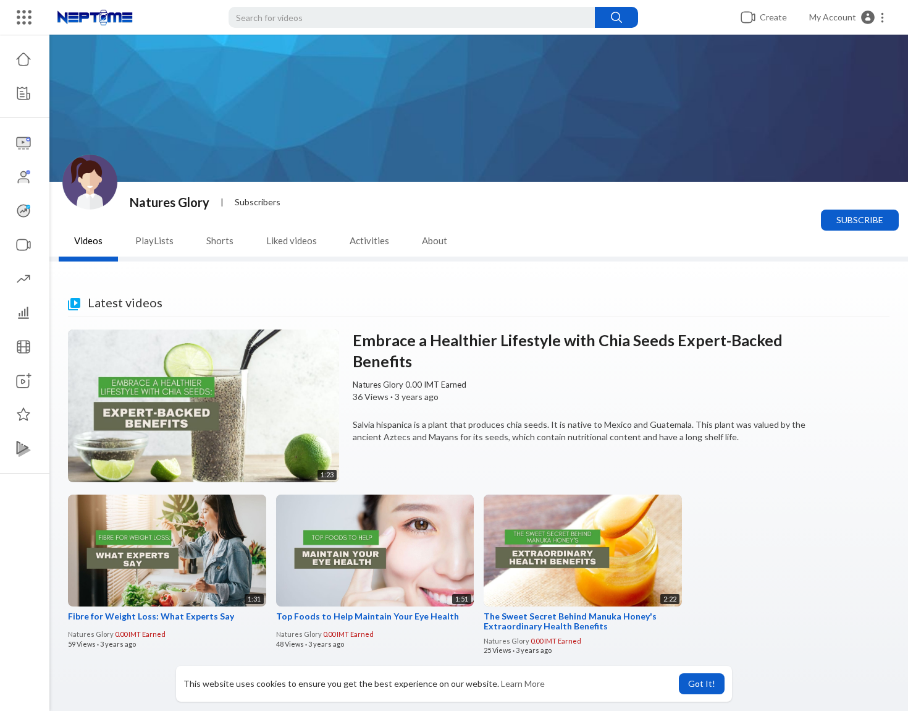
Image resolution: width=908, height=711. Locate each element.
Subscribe (859, 220)
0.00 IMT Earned (434, 385)
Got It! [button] (701, 683)
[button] (847, 17)
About (434, 240)
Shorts (219, 240)
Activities (369, 240)
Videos (88, 240)
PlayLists (154, 240)
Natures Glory (169, 202)
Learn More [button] (523, 683)
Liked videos (291, 240)
